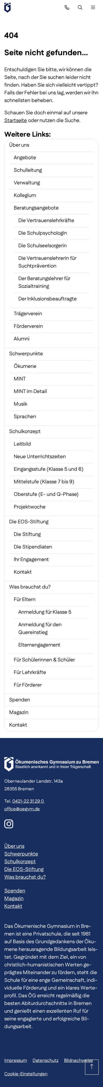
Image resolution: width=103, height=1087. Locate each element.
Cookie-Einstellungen (25, 1074)
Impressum (15, 1060)
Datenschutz (45, 1060)
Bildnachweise (78, 1060)
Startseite (15, 120)
